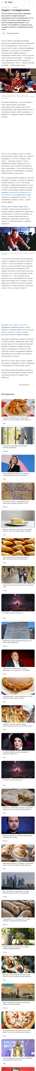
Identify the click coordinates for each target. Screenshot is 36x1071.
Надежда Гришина (13, 33)
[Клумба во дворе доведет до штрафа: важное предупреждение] (18, 941)
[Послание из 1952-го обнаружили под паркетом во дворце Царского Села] (18, 496)
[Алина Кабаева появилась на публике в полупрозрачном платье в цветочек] (18, 468)
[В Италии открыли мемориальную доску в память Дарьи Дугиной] (18, 635)
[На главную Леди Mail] (9, 2)
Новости (15, 7)
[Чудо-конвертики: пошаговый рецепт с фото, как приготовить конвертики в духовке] (18, 551)
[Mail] (6, 2)
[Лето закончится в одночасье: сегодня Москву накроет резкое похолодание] (18, 885)
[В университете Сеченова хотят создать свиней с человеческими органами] (18, 913)
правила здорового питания (11, 332)
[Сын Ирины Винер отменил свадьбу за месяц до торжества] (18, 746)
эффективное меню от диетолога (15, 325)
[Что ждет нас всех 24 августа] (18, 774)
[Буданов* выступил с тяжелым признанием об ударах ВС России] (18, 830)
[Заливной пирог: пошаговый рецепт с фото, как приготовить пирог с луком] (18, 690)
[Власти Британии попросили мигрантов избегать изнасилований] (18, 997)
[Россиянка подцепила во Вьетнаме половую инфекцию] (18, 440)
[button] (18, 80)
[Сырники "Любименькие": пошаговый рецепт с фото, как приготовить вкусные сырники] (18, 412)
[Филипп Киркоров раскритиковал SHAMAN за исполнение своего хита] (18, 1052)
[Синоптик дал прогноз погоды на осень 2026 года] (18, 579)
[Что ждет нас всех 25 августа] (18, 607)
